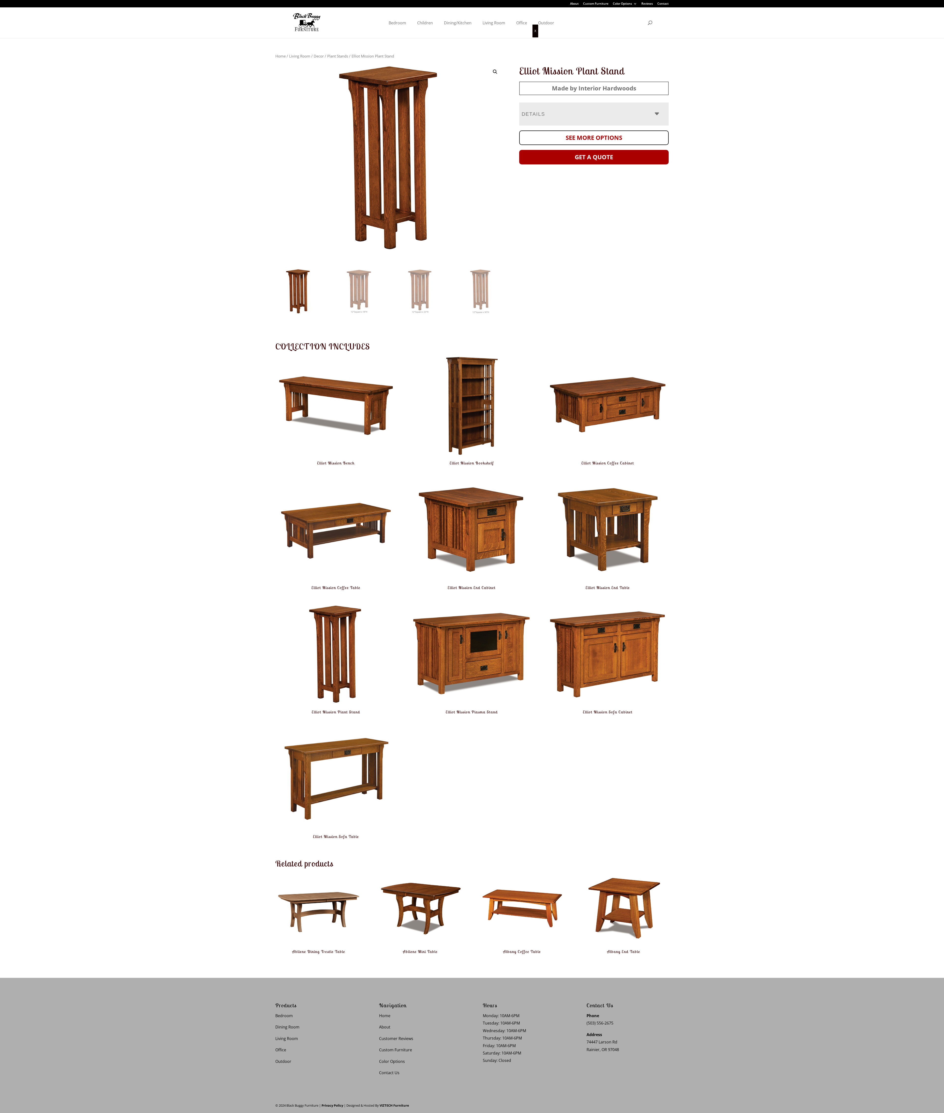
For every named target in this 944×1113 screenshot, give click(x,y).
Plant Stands (337, 56)
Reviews (647, 4)
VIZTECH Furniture (394, 1105)
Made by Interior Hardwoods (594, 88)
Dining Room (287, 1027)
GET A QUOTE (594, 157)
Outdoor (546, 23)
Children (425, 23)
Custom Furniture (595, 4)
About (574, 4)
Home (280, 56)
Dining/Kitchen (458, 23)
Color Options (622, 4)
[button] (495, 71)
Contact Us (389, 1072)
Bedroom (397, 23)
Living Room (494, 23)
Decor (319, 56)
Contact (663, 4)
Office (521, 23)
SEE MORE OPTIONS (594, 137)
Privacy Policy (332, 1105)
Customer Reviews (396, 1038)
